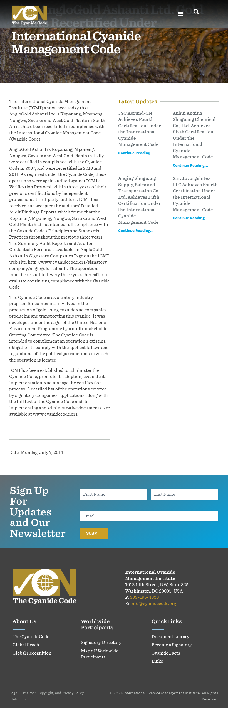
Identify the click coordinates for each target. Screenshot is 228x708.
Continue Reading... (135, 153)
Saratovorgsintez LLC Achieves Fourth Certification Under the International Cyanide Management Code (195, 194)
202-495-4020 (144, 597)
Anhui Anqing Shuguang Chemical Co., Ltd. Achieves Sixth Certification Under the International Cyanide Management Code (194, 135)
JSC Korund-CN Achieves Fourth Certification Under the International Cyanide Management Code (139, 129)
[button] (180, 13)
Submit (93, 533)
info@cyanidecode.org (153, 603)
